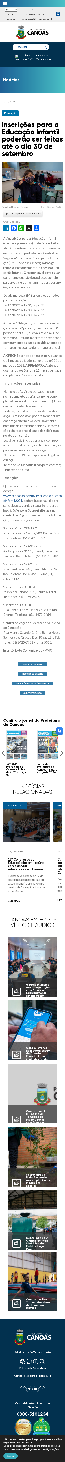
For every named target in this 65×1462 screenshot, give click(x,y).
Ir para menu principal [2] (36, 14)
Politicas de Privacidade (32, 1368)
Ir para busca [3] (29, 19)
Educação (10, 113)
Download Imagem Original (15, 207)
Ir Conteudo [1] (37, 10)
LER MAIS (14, 901)
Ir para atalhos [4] (44, 19)
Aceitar (10, 1456)
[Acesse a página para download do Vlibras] (58, 14)
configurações (50, 1449)
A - (9, 15)
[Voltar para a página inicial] (32, 39)
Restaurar (11, 19)
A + (13, 15)
